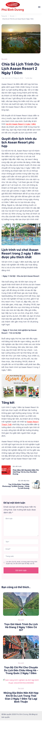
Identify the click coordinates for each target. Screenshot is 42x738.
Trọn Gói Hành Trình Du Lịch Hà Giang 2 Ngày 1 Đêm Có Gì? (21, 627)
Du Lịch (4, 59)
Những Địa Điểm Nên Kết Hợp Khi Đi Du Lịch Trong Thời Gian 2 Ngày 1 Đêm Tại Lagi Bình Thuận (21, 697)
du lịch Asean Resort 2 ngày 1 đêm (21, 124)
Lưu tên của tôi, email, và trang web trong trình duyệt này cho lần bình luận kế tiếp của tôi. (21, 562)
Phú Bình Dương (13, 9)
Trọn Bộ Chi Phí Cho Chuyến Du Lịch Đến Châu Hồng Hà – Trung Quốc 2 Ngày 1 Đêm (21, 670)
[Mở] (39, 7)
